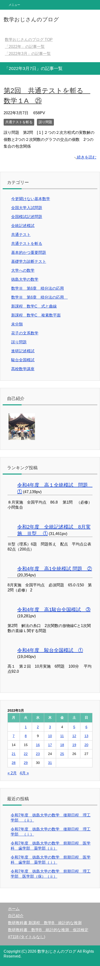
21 (14, 754)
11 (62, 736)
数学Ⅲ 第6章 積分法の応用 (37, 288)
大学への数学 (22, 270)
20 (86, 745)
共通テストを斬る (19, 122)
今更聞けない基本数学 (30, 199)
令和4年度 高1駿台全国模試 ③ (54, 609)
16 (38, 745)
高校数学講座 (22, 369)
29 (26, 763)
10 (50, 736)
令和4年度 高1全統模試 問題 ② (54, 568)
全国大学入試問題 (26, 208)
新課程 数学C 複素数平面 (36, 315)
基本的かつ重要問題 (28, 252)
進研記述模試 (22, 351)
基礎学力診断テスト (28, 261)
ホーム (14, 909)
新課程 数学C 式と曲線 (34, 306)
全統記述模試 (22, 226)
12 (74, 736)
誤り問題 (45, 122)
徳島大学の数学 (24, 279)
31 (50, 763)
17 (50, 745)
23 (38, 754)
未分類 (17, 324)
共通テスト (21, 235)
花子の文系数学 (24, 333)
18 (62, 745)
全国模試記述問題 (26, 217)
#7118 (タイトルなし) (26, 937)
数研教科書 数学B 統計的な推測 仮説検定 (48, 930)
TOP (29, 40)
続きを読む (86, 157)
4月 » (24, 773)
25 (62, 754)
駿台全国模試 (22, 360)
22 (26, 754)
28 (14, 763)
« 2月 (12, 773)
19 (74, 745)
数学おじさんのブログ (31, 19)
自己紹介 (16, 916)
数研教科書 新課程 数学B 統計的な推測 (45, 923)
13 (86, 736)
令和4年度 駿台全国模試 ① (50, 650)
